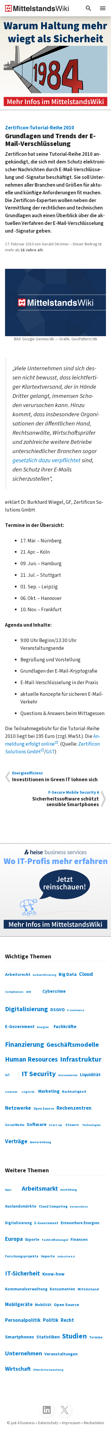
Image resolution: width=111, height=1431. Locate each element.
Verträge (16, 1141)
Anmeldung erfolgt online (52, 740)
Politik (50, 1320)
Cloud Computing (53, 1206)
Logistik (28, 1091)
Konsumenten (68, 1075)
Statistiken (48, 1337)
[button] (88, 8)
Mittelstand (88, 1289)
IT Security (39, 1074)
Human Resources (31, 1059)
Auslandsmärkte (20, 1206)
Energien (43, 1027)
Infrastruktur (81, 1059)
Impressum (71, 1423)
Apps (8, 1190)
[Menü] (103, 8)
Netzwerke (18, 1108)
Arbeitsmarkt (40, 1188)
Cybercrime (54, 991)
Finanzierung (24, 1044)
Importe (48, 1256)
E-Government (20, 1027)
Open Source (43, 1108)
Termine (96, 1337)
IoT (7, 1075)
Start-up (55, 1125)
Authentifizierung (44, 975)
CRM (28, 992)
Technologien (91, 1125)
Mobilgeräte (19, 1304)
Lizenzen (11, 1092)
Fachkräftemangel (55, 1240)
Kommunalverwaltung (26, 1289)
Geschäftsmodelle (72, 1044)
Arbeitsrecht (17, 974)
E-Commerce (75, 1010)
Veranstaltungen (61, 1354)
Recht (67, 1320)
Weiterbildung (40, 1142)
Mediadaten (94, 1423)
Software (36, 1124)
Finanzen (79, 1240)
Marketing (48, 1091)
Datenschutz (79, 1207)
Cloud (86, 974)
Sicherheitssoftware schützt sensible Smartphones (65, 799)
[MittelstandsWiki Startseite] (34, 8)
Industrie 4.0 (66, 1257)
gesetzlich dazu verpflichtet (46, 460)
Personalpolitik (23, 1320)
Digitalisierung (26, 1009)
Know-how (53, 1274)
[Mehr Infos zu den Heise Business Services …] (55, 890)
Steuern (72, 1125)
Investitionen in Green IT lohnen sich (55, 777)
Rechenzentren (74, 1108)
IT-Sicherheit (22, 1273)
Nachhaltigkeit (74, 1091)
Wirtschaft (18, 1369)
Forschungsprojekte (21, 1256)
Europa (14, 1239)
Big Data (68, 974)
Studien (74, 1336)
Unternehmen (23, 1353)
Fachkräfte (65, 1026)
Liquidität (90, 1074)
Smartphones (19, 1337)
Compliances (14, 992)
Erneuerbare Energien (80, 1223)
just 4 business (23, 1423)
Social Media (14, 1125)
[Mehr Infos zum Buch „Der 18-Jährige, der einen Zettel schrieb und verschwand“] (55, 63)
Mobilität (43, 1305)
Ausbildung (68, 1189)
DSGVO (57, 1009)
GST (50, 751)
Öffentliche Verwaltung (48, 1370)
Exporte (32, 1239)
